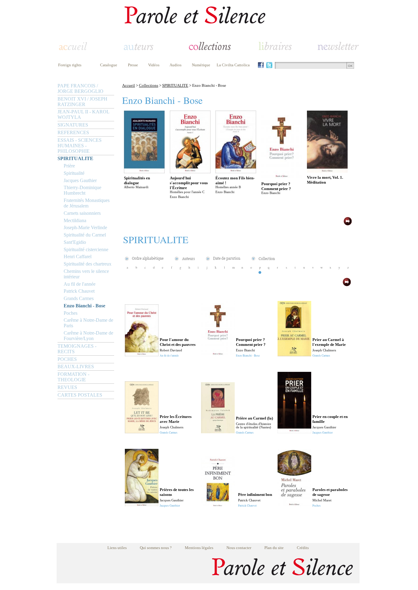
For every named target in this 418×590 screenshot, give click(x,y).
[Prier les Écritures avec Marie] (142, 431)
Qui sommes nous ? (156, 547)
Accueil (128, 85)
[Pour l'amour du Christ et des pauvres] (142, 354)
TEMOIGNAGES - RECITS (77, 348)
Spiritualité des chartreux (87, 263)
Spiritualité (74, 173)
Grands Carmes (79, 298)
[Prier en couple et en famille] (294, 431)
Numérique (201, 65)
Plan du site (274, 547)
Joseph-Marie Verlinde (85, 227)
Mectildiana (75, 220)
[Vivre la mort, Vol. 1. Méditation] (327, 171)
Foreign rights (69, 65)
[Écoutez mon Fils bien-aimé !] (235, 171)
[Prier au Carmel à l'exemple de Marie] (294, 354)
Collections (148, 85)
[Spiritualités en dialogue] (144, 171)
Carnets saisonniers (82, 213)
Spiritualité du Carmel (85, 234)
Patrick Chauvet (79, 291)
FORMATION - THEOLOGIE (73, 377)
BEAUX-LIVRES (76, 366)
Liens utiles (117, 547)
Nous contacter (238, 547)
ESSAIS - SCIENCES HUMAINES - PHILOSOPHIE (80, 145)
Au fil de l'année (79, 284)
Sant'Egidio (75, 242)
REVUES (67, 387)
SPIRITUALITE (75, 158)
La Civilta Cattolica (233, 65)
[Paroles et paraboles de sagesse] (294, 504)
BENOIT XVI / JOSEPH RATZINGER (82, 101)
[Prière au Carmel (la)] (218, 431)
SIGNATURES (73, 124)
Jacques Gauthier (80, 180)
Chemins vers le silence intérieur (86, 274)
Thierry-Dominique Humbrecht (82, 190)
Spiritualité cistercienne (86, 249)
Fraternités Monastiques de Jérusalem (87, 203)
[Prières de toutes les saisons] (142, 504)
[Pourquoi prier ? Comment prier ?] (281, 177)
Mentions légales (199, 547)
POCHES (67, 359)
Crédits (303, 547)
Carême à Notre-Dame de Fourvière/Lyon (88, 335)
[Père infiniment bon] (218, 504)
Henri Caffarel (77, 256)
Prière (69, 165)
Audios (175, 65)
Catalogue (108, 65)
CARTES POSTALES (80, 395)
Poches (70, 313)
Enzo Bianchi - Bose (84, 305)
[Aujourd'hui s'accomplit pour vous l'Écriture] (190, 171)
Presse (133, 65)
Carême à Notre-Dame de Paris (88, 322)
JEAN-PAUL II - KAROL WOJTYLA (83, 114)
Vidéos (153, 65)
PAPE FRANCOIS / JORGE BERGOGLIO (80, 88)
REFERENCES (73, 132)
